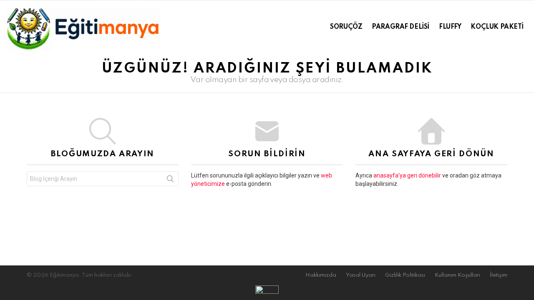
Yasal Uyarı (360, 275)
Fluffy (450, 27)
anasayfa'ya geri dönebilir (407, 175)
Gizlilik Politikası (405, 275)
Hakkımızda (320, 275)
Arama (170, 180)
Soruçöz (346, 27)
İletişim (498, 275)
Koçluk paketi (497, 27)
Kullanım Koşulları (457, 275)
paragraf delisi (400, 27)
